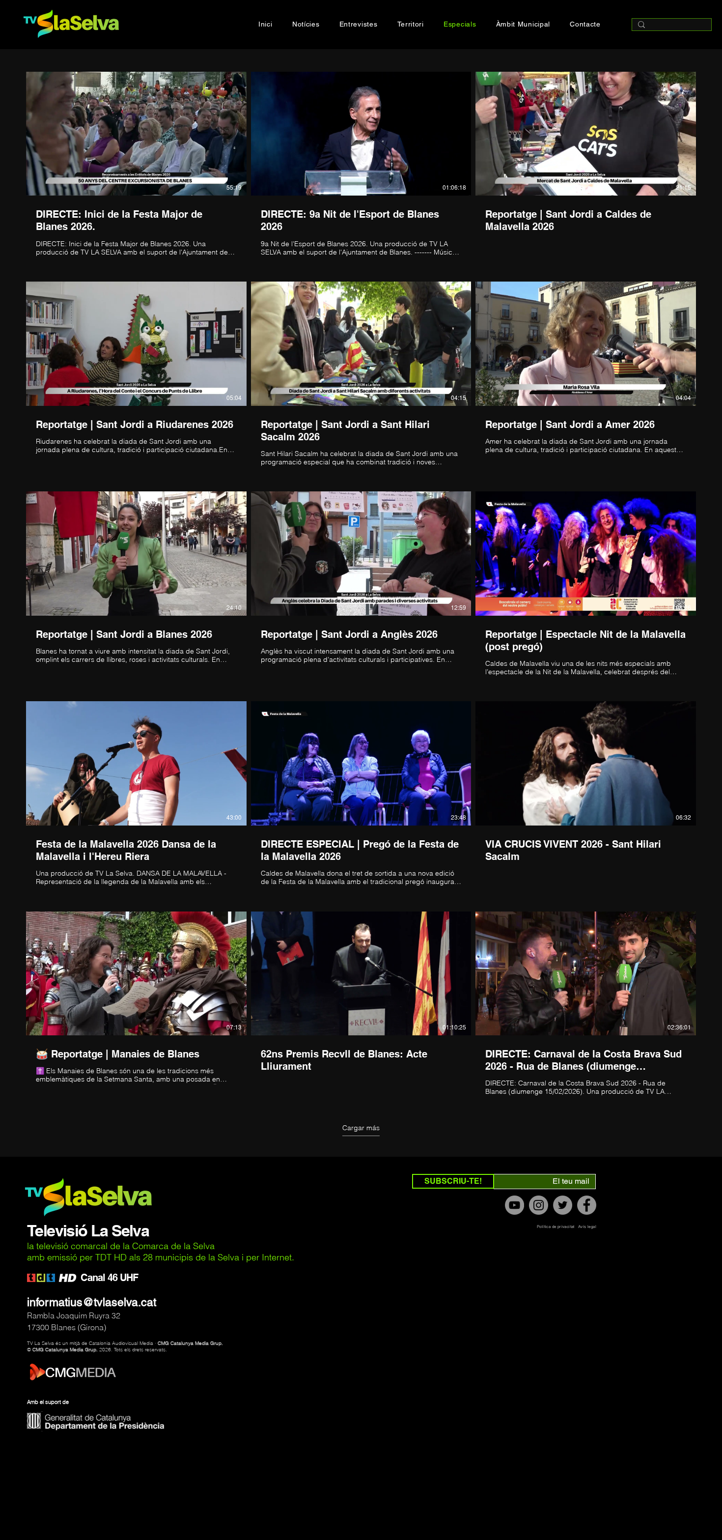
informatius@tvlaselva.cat (91, 1302)
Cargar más (361, 1127)
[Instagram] (538, 1205)
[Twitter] (562, 1205)
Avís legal (587, 1226)
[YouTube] (514, 1205)
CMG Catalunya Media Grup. (190, 1343)
